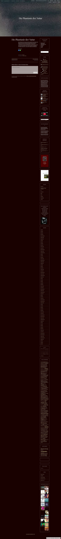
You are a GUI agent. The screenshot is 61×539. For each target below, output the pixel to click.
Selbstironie (42, 423)
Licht (43, 401)
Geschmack (46, 385)
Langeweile (44, 400)
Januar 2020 (42, 313)
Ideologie (42, 391)
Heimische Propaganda (43, 142)
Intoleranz (45, 393)
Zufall (44, 441)
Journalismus (43, 394)
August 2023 (42, 263)
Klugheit (42, 396)
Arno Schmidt (42, 364)
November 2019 (42, 316)
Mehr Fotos (42, 74)
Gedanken (44, 381)
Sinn (43, 424)
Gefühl (44, 382)
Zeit (44, 440)
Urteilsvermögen (45, 431)
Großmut (45, 389)
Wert (41, 437)
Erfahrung (44, 375)
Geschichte (42, 385)
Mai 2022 (42, 281)
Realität (44, 416)
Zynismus (42, 442)
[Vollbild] (41, 115)
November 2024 (42, 249)
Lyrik (46, 402)
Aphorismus (47, 362)
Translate (46, 120)
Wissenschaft (43, 439)
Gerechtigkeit (45, 384)
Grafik (45, 453)
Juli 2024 (42, 254)
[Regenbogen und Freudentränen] (43, 509)
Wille (46, 437)
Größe (46, 389)
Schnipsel (42, 196)
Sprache (46, 427)
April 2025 (42, 243)
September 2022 (43, 275)
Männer (42, 409)
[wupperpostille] (43, 496)
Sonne (44, 425)
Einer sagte (47, 449)
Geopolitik (42, 384)
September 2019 (43, 319)
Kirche (45, 395)
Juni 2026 (42, 231)
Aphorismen (42, 448)
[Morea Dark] (47, 496)
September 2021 (42, 292)
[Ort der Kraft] (43, 492)
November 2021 (42, 289)
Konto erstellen (42, 474)
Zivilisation (42, 441)
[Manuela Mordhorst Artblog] (47, 492)
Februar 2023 (42, 269)
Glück (45, 388)
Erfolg (47, 375)
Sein (41, 422)
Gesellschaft (45, 386)
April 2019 (42, 327)
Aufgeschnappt (46, 448)
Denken (46, 368)
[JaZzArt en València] (47, 525)
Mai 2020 (42, 307)
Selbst (43, 422)
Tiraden (42, 199)
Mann (44, 403)
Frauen (47, 379)
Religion (42, 419)
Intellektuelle (44, 392)
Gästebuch (42, 186)
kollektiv (43, 396)
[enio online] (47, 521)
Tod (42, 429)
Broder (41, 367)
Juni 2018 (42, 342)
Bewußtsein (43, 366)
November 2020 (42, 301)
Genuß (45, 383)
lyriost (43, 96)
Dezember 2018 (42, 333)
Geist (47, 382)
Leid (47, 400)
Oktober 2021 (42, 290)
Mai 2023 (42, 266)
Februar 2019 (42, 330)
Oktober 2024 (42, 251)
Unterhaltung (42, 431)
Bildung (46, 366)
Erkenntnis (42, 376)
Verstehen (44, 433)
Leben (46, 400)
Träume (42, 430)
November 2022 (42, 272)
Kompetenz (47, 397)
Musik (41, 193)
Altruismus (42, 362)
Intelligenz (42, 393)
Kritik (43, 399)
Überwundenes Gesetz (43, 150)
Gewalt (42, 387)
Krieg (42, 399)
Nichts (47, 410)
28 (44, 354)
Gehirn (46, 382)
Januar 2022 (42, 287)
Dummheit (42, 371)
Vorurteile (42, 434)
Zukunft (46, 441)
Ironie (47, 393)
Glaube (43, 388)
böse (43, 367)
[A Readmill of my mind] (47, 500)
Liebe (45, 401)
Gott (46, 388)
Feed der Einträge (43, 477)
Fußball (42, 381)
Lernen (41, 401)
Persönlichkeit (42, 412)
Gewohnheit (46, 387)
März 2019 (42, 328)
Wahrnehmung (43, 435)
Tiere (41, 429)
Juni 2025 (42, 240)
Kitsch (46, 395)
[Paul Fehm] (43, 521)
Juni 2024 (42, 255)
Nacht (43, 409)
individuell (42, 392)
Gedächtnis (42, 382)
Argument (46, 363)
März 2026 (42, 234)
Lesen (42, 401)
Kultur (45, 399)
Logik (45, 402)
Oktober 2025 (42, 237)
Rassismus (42, 416)
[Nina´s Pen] (47, 504)
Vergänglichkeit (46, 432)
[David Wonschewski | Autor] (46, 513)
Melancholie (42, 406)
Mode (41, 408)
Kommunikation (43, 397)
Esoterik (42, 377)
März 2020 (42, 310)
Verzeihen (47, 433)
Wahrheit (46, 434)
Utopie (42, 432)
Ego (41, 373)
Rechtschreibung (43, 417)
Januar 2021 (42, 298)
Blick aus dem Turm (43, 449)
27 (43, 354)
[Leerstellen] (43, 517)
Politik (47, 413)
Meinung (46, 404)
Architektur (44, 363)
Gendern (43, 383)
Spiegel (46, 425)
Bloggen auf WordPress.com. (30, 534)
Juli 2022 (42, 278)
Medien (46, 403)
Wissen (44, 438)
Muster (46, 408)
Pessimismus (45, 412)
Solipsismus (42, 425)
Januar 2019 (42, 331)
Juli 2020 (42, 304)
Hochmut (42, 390)
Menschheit (45, 407)
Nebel (44, 410)
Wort (46, 439)
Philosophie (43, 413)
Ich (46, 390)
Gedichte (46, 381)
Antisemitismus (44, 362)
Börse (42, 367)
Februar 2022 (42, 286)
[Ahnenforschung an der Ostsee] (43, 488)
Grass (43, 389)
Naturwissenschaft (42, 410)
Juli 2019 (42, 322)
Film (45, 378)
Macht (43, 403)
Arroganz (44, 364)
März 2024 (42, 257)
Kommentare (46, 396)
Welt (43, 436)
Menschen (42, 407)
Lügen (41, 403)
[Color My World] (43, 525)
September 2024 (43, 252)
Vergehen (43, 432)
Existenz (45, 377)
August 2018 (42, 339)
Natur (45, 409)
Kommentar (35, 72)
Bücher (45, 367)
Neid (45, 410)
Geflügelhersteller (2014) (44, 144)
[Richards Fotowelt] (43, 504)
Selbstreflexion (45, 423)
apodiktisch (42, 363)
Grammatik (42, 389)
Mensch (44, 406)
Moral (43, 408)
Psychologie (45, 415)
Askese (46, 364)
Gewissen (44, 387)
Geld (41, 383)
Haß (41, 390)
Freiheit (42, 380)
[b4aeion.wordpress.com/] (47, 517)
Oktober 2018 (42, 336)
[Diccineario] (47, 529)
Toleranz (44, 429)
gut (47, 389)
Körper (41, 400)
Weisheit (42, 436)
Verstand (42, 433)
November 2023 (42, 260)
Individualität (45, 391)
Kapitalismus (42, 395)
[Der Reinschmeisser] (43, 500)
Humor (45, 390)
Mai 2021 (42, 295)
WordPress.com (42, 480)
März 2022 (42, 284)
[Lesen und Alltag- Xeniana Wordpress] (47, 508)
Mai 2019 (42, 325)
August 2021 (42, 293)
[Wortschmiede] (47, 488)
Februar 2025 (42, 246)
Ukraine (44, 430)
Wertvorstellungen (44, 437)
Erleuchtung (45, 376)
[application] (45, 114)
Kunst (47, 399)
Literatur (42, 402)
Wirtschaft (42, 438)
